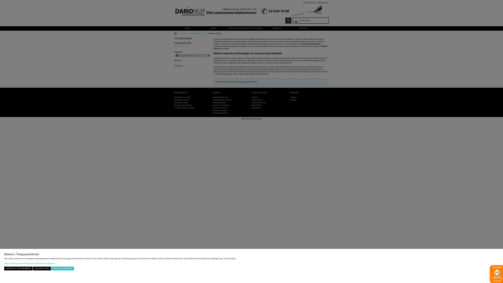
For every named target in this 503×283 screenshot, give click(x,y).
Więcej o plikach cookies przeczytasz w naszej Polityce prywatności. (29, 263)
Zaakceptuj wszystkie (62, 268)
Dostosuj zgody (42, 268)
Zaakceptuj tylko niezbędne (18, 268)
